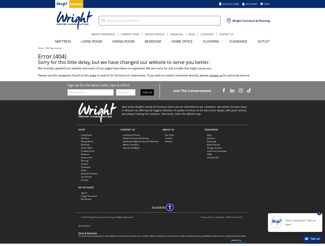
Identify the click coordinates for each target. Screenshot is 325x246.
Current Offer (130, 34)
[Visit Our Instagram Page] (241, 90)
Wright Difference (103, 34)
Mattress (63, 41)
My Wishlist (86, 199)
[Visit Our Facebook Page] (224, 90)
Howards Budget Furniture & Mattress (141, 141)
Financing (176, 34)
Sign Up (147, 92)
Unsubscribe (213, 157)
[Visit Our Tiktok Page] (249, 90)
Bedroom (153, 41)
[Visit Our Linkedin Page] (233, 90)
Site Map (220, 217)
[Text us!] (312, 239)
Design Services (155, 34)
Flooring (211, 41)
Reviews (169, 141)
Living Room (91, 41)
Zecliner (85, 180)
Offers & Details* (234, 217)
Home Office (182, 41)
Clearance (238, 41)
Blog (192, 34)
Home (40, 48)
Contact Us (226, 34)
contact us (215, 75)
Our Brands (84, 225)
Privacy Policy (207, 217)
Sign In (84, 192)
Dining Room (123, 41)
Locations (207, 34)
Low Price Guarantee (217, 151)
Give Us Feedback (131, 147)
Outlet (264, 41)
